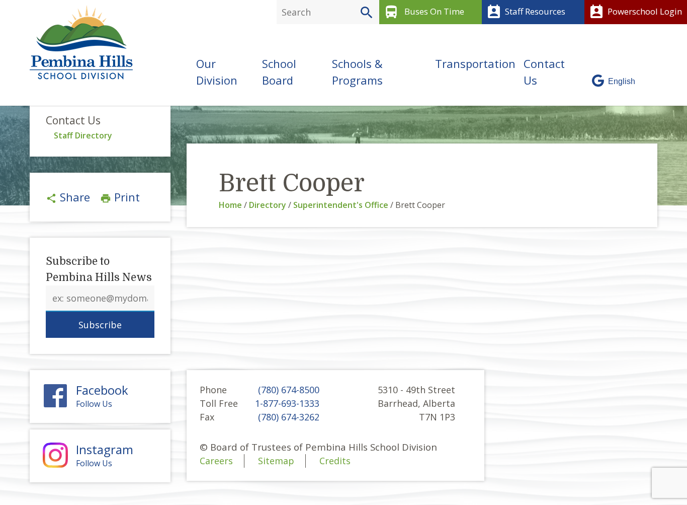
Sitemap (276, 461)
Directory (267, 204)
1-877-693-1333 (287, 403)
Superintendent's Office (340, 204)
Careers (216, 461)
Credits (335, 461)
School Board (279, 72)
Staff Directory (83, 135)
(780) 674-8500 (288, 390)
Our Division (216, 72)
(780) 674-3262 (288, 417)
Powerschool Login (635, 12)
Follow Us (102, 396)
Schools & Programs (357, 72)
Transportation (475, 63)
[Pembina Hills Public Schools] (77, 42)
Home (230, 204)
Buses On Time (423, 12)
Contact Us (544, 72)
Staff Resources (525, 12)
